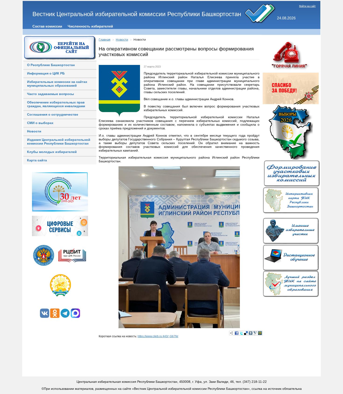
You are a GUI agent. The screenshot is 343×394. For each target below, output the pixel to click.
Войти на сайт (307, 6)
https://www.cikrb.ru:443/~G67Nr (158, 336)
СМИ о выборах (40, 123)
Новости (34, 131)
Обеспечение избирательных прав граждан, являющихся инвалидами (56, 104)
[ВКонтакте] (250, 333)
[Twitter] (241, 333)
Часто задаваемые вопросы (50, 94)
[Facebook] (236, 333)
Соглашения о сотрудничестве (52, 114)
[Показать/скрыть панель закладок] (231, 333)
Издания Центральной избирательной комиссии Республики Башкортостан (58, 141)
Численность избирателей (90, 26)
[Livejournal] (255, 333)
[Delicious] (246, 333)
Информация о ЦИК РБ (46, 73)
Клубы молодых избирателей (52, 152)
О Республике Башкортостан (51, 65)
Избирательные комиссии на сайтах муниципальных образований (57, 83)
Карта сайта (37, 160)
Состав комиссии (47, 26)
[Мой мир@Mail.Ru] (260, 333)
